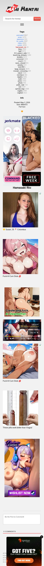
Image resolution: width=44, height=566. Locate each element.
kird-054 (21, 67)
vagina (19, 91)
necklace (20, 75)
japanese (20, 39)
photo (20, 83)
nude (20, 79)
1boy (20, 49)
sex (20, 87)
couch (20, 61)
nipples (20, 77)
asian (20, 37)
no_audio (19, 41)
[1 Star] (22, 111)
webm (20, 45)
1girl (19, 51)
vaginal (20, 93)
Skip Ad (33, 332)
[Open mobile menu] (22, 24)
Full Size (22, 107)
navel (20, 73)
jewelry (20, 65)
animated (19, 35)
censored (19, 59)
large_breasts (20, 69)
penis (20, 81)
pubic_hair (20, 85)
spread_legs (20, 89)
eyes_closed (20, 63)
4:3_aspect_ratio (20, 53)
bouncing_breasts (20, 55)
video (20, 43)
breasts (20, 57)
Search (37, 19)
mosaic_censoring (20, 71)
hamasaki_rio (21, 47)
